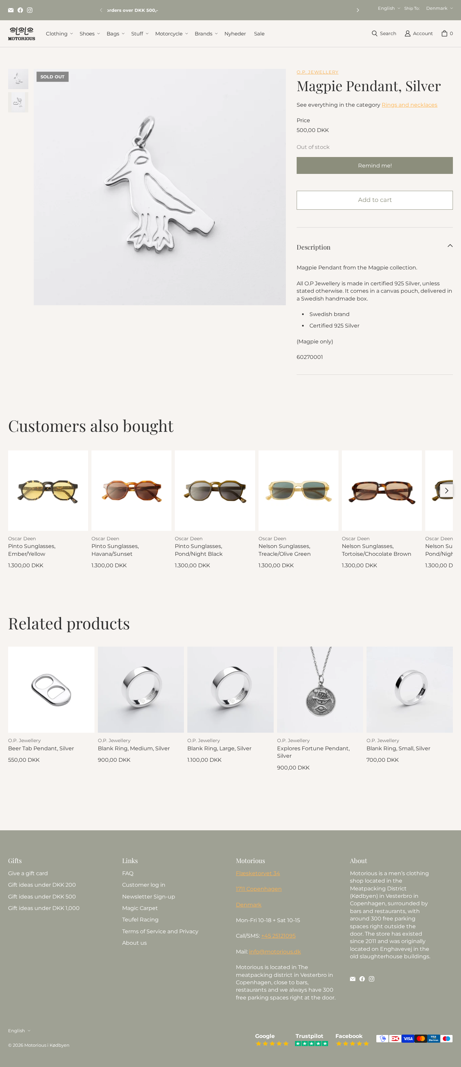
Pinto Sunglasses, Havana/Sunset (115, 550)
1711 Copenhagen (259, 889)
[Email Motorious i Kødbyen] (11, 10)
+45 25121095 (278, 936)
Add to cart (375, 200)
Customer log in (143, 885)
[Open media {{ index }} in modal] (160, 195)
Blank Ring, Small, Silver (398, 748)
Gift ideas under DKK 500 (42, 896)
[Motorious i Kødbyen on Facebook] (20, 10)
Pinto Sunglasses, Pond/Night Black (199, 550)
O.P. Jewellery (317, 72)
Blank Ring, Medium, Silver (134, 748)
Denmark (437, 8)
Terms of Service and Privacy (160, 931)
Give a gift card (28, 873)
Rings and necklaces (409, 105)
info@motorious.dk (275, 951)
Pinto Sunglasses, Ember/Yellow (31, 550)
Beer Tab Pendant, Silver (41, 748)
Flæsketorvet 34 (258, 873)
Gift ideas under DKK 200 (42, 885)
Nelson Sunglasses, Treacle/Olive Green (285, 550)
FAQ (127, 873)
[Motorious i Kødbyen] (21, 33)
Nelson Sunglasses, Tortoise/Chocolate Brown (376, 550)
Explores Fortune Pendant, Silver (313, 752)
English (386, 8)
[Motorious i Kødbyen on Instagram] (29, 10)
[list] (160, 187)
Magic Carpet (140, 908)
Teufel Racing (140, 919)
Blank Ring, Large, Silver (219, 748)
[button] (59, 33)
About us (134, 943)
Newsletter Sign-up (148, 896)
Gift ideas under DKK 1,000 (44, 908)
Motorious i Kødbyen (47, 1045)
